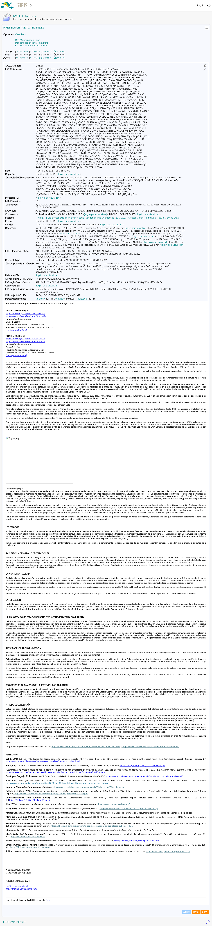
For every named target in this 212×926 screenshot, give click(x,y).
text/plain (40, 298)
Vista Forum (21, 34)
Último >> (59, 51)
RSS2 (204, 912)
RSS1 (196, 912)
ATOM (186, 912)
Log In (200, 5)
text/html (60, 298)
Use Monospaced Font (27, 40)
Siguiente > (45, 51)
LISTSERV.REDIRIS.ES (14, 922)
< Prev (33, 51)
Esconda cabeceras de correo (31, 45)
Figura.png (81, 298)
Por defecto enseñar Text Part (31, 42)
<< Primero (22, 51)
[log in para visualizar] (69, 174)
